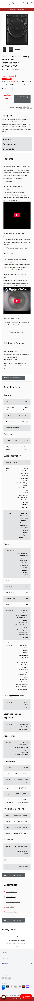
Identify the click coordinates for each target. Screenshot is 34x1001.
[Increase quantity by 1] (20, 89)
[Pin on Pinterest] (24, 107)
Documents (8, 149)
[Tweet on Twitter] (28, 107)
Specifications (9, 144)
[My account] (27, 3)
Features (7, 139)
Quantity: (5, 89)
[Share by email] (31, 107)
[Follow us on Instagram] (6, 978)
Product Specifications (13, 902)
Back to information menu (13, 378)
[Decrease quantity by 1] (10, 89)
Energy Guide (10, 907)
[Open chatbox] (3, 997)
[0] (31, 3)
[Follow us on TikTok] (9, 978)
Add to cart (17, 999)
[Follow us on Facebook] (3, 978)
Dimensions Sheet (11, 912)
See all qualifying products (22, 99)
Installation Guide (11, 892)
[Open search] (24, 3)
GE (2, 70)
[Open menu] (2, 3)
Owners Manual (11, 897)
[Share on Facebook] (21, 107)
